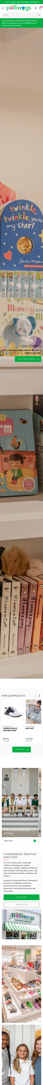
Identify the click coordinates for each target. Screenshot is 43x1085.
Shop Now (20, 749)
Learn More (21, 897)
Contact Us (21, 905)
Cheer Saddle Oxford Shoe (10, 729)
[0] (40, 7)
